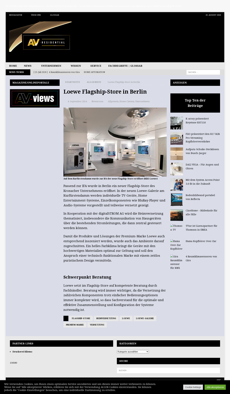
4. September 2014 (77, 101)
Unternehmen (51, 65)
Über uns (36, 15)
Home (13, 65)
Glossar (54, 15)
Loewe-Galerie (145, 318)
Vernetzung (97, 325)
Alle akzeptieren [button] (215, 387)
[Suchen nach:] (203, 72)
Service (95, 65)
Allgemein (113, 101)
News (27, 65)
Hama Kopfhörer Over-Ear (201, 241)
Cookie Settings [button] (193, 387)
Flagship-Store (81, 318)
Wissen (76, 65)
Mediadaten (15, 15)
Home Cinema (127, 101)
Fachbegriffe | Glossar (125, 65)
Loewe (126, 318)
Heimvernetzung (106, 318)
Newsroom (97, 101)
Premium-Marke (75, 325)
